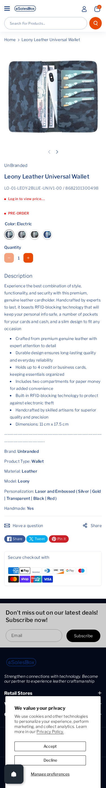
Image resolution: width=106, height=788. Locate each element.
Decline (50, 760)
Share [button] (96, 525)
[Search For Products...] (95, 23)
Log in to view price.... (26, 199)
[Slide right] (57, 152)
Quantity (12, 247)
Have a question (28, 525)
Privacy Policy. (50, 731)
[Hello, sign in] (84, 9)
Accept (50, 746)
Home (10, 39)
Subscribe (83, 635)
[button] (7, 8)
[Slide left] (49, 152)
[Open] (13, 774)
